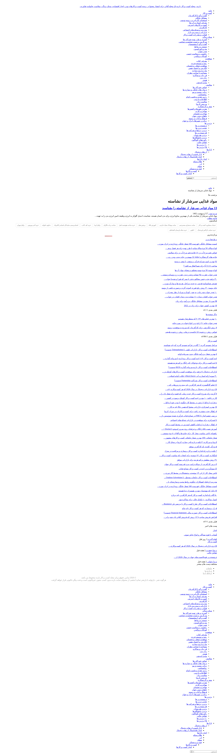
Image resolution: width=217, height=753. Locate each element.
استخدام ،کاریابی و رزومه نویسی (193, 20)
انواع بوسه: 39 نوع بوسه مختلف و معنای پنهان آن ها (196, 270)
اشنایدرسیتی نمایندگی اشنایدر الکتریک (66, 225)
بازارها (209, 149)
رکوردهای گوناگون (199, 140)
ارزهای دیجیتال (201, 152)
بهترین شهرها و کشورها (197, 109)
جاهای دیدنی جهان (199, 116)
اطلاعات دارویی (200, 99)
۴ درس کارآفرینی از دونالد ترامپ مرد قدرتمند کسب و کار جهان (190, 464)
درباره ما (208, 571)
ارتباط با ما (207, 573)
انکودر (192, 230)
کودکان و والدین (200, 56)
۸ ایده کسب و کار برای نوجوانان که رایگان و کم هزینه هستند (192, 363)
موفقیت (208, 59)
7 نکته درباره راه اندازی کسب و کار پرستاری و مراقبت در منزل (191, 451)
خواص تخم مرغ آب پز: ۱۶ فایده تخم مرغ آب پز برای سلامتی (192, 253)
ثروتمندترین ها (201, 126)
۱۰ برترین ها (202, 145)
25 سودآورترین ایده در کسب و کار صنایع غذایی (198, 469)
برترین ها (208, 123)
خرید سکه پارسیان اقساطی (178, 230)
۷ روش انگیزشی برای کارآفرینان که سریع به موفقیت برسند (192, 328)
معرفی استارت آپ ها (198, 23)
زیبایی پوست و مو (199, 92)
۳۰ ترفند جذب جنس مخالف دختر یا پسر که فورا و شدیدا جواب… (190, 279)
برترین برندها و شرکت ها (196, 130)
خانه (210, 11)
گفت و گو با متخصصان (197, 44)
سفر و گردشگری (205, 106)
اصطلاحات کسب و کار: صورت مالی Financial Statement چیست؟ (190, 513)
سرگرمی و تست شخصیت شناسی (193, 42)
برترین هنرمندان (200, 135)
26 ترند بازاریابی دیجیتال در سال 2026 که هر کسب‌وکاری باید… (191, 389)
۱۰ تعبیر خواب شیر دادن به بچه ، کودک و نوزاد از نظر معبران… (191, 292)
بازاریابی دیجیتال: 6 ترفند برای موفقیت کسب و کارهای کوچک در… (189, 372)
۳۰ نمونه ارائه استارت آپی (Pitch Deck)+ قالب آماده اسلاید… (192, 376)
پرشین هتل (141, 225)
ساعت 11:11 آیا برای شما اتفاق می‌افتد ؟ (200, 266)
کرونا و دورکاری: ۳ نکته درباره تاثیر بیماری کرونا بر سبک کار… (191, 442)
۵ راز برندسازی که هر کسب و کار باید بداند (199, 508)
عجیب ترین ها (201, 128)
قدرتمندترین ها (201, 133)
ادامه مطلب (212, 218)
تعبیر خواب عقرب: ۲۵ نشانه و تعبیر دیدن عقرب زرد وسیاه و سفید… (189, 275)
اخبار (215, 530)
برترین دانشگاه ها (200, 138)
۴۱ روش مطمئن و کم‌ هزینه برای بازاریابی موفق (197, 460)
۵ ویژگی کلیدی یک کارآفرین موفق (203, 447)
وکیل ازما (97, 225)
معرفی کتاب (201, 61)
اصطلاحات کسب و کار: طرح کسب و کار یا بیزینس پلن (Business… (189, 504)
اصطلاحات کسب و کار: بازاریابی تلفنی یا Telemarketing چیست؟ (191, 350)
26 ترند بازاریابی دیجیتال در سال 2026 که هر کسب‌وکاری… (192, 546)
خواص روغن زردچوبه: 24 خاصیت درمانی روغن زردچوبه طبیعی (191, 332)
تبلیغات (209, 568)
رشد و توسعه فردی (199, 63)
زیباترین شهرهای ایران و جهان (194, 121)
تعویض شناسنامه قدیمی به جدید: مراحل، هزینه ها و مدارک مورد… (190, 283)
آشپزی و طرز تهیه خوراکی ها (195, 39)
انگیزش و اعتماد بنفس (197, 68)
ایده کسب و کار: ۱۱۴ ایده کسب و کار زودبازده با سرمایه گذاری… (190, 358)
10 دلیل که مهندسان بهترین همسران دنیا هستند (197, 491)
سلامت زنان (202, 102)
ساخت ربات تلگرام (110, 225)
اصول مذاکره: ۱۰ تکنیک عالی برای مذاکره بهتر (198, 499)
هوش (204, 80)
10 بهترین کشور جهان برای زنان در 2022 (200, 306)
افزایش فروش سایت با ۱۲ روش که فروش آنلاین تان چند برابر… (190, 517)
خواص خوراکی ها (200, 87)
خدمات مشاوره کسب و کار (207, 225)
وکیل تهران (20, 225)
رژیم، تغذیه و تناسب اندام (196, 97)
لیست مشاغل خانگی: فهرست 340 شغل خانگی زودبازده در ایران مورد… (187, 244)
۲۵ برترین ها (202, 147)
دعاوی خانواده (46, 225)
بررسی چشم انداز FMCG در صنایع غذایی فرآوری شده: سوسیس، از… (188, 416)
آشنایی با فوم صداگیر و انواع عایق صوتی (200, 535)
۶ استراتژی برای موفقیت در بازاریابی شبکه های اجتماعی (193, 420)
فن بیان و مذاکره (200, 75)
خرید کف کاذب (86, 225)
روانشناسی (202, 94)
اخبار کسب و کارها (184, 173)
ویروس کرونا (201, 104)
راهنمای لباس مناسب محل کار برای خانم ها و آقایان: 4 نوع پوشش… (189, 433)
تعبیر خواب (202, 51)
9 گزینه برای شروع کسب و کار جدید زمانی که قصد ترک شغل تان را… (188, 394)
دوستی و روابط (200, 47)
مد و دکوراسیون (200, 49)
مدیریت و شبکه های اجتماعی (195, 30)
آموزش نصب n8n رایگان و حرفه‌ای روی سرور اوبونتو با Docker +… (189, 429)
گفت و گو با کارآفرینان (197, 15)
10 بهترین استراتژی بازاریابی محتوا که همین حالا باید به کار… (192, 407)
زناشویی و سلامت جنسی (196, 54)
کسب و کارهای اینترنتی (197, 25)
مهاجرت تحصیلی (200, 114)
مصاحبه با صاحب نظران (197, 73)
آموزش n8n (152, 225)
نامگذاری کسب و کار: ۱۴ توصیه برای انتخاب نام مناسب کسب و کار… (188, 455)
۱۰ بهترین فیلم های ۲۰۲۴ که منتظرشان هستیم (197, 319)
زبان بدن (203, 78)
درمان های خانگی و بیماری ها (195, 90)
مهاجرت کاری (201, 111)
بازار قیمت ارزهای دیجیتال (191, 154)
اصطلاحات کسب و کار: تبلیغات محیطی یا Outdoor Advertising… (190, 477)
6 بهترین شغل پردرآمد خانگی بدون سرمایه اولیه (197, 354)
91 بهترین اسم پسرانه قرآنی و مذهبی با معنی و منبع (196, 261)
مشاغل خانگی (201, 18)
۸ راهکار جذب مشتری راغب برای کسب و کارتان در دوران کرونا (190, 411)
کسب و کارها (191, 171)
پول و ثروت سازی (199, 71)
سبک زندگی (207, 37)
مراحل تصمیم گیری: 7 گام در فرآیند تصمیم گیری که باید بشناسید (190, 345)
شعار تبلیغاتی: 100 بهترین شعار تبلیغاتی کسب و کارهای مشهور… (190, 438)
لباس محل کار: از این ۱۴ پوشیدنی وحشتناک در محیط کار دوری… (190, 473)
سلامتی (209, 85)
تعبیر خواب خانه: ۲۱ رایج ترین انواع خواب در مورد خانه (194, 323)
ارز (200, 164)
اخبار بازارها (202, 159)
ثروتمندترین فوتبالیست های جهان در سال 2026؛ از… (195, 557)
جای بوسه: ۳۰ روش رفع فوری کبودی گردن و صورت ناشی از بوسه (189, 288)
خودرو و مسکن (195, 169)
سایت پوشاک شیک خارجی (167, 225)
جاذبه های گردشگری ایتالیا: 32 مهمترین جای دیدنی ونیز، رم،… (191, 257)
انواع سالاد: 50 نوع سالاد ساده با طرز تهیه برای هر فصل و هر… (191, 248)
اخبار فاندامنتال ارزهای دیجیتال (189, 157)
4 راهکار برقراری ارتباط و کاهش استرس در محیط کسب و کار (191, 425)
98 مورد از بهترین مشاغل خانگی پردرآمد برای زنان (196, 301)
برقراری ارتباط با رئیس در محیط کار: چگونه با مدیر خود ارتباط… (190, 402)
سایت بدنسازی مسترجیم (187, 225)
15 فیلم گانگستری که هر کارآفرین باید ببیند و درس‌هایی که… (192, 385)
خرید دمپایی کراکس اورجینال (207, 230)
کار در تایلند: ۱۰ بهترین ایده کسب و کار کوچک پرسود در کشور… (190, 398)
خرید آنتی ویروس (33, 225)
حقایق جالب (202, 142)
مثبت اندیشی (201, 82)
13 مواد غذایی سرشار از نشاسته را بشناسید (189, 208)
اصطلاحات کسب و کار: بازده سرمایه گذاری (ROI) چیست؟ (192, 367)
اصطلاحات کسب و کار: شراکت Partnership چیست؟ (195, 380)
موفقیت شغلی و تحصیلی (196, 66)
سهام (200, 166)
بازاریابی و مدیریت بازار (197, 32)
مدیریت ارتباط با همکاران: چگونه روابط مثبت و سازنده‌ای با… (191, 482)
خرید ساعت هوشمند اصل (127, 225)
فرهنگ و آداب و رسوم (198, 118)
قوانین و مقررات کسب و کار (195, 35)
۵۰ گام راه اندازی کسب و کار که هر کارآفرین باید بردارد (194, 495)
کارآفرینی (203, 27)
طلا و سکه (197, 161)
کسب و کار (207, 13)
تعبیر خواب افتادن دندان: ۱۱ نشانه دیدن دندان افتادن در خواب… (191, 297)
